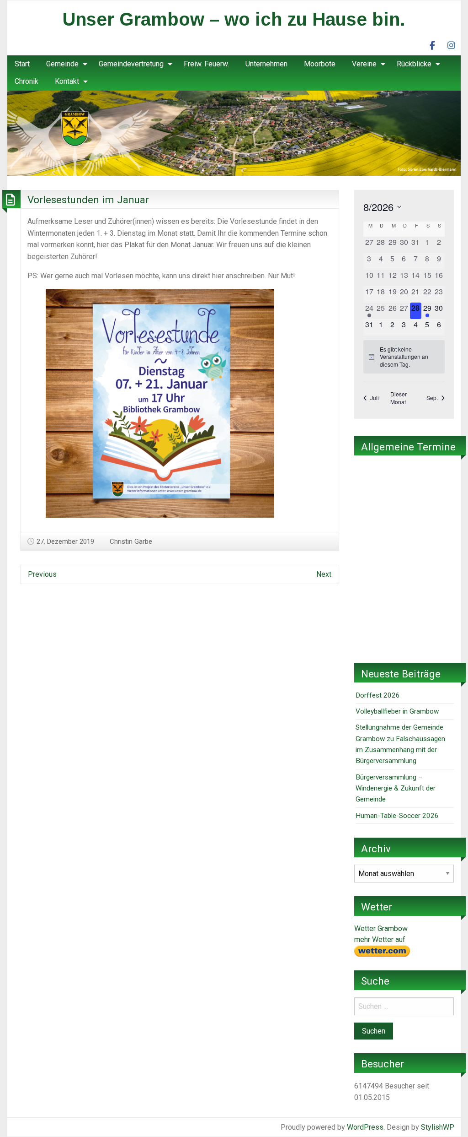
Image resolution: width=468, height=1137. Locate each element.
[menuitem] (22, 64)
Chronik (26, 81)
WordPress (365, 1127)
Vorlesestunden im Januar (88, 200)
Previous (42, 574)
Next (323, 574)
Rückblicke (414, 64)
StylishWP (437, 1127)
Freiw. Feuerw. (206, 64)
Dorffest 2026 (378, 695)
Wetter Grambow (381, 928)
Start (22, 64)
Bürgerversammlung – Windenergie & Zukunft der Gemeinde (396, 788)
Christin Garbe (131, 541)
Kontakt (67, 81)
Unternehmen (266, 64)
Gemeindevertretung (131, 64)
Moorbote (319, 64)
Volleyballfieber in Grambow (397, 711)
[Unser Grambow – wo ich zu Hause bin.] (234, 132)
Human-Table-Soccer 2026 (397, 816)
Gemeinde (62, 64)
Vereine (364, 64)
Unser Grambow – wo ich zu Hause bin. (234, 19)
